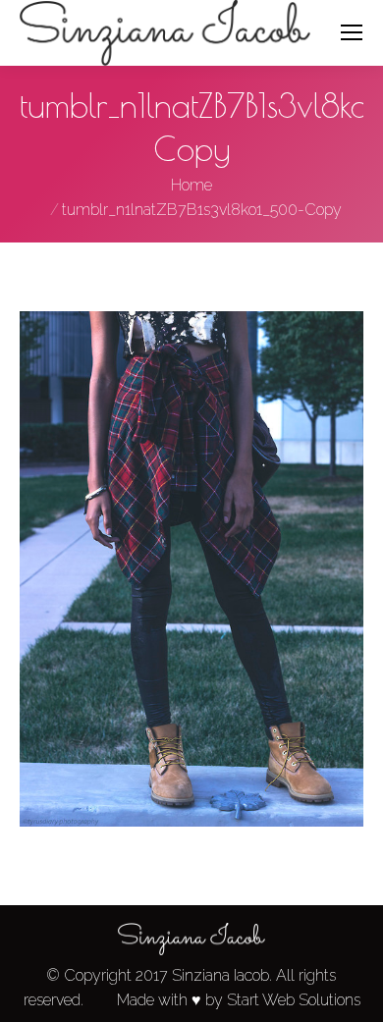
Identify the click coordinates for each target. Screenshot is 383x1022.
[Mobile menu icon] (351, 32)
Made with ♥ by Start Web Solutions (238, 1000)
